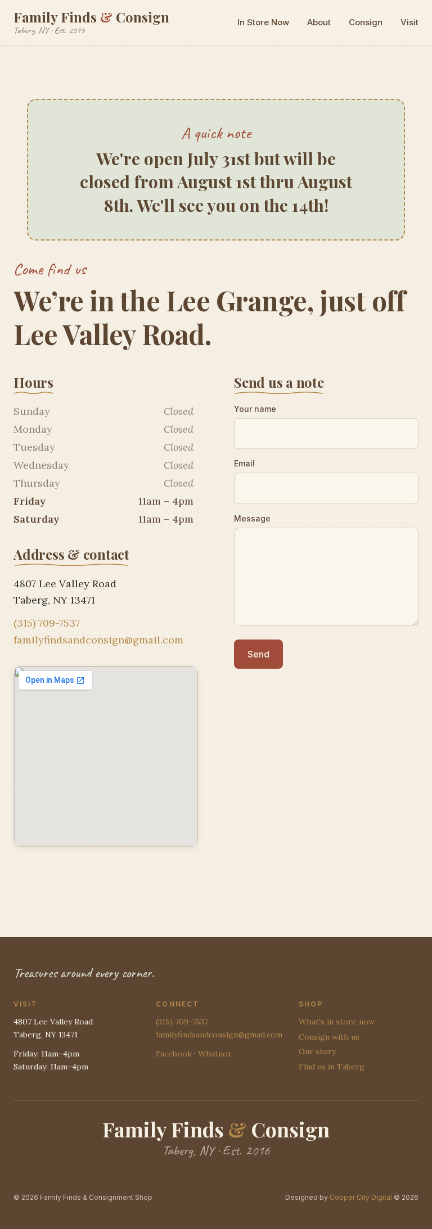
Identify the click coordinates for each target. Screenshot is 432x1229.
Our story (317, 1051)
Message (252, 518)
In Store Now (263, 22)
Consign (365, 22)
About (319, 22)
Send (258, 654)
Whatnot (214, 1054)
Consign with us (329, 1037)
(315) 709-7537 (47, 622)
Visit (409, 22)
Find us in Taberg (331, 1067)
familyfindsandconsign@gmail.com (98, 639)
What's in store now (337, 1022)
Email (244, 463)
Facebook (174, 1054)
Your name (255, 409)
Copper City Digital (361, 1197)
